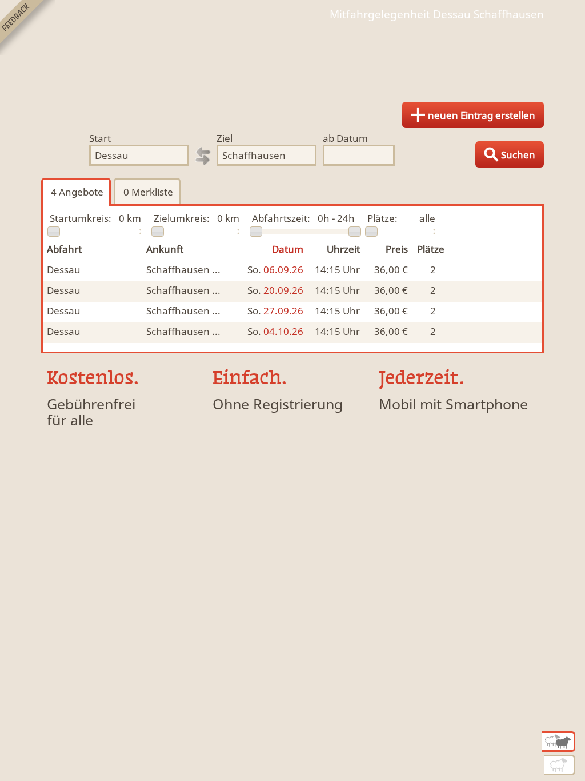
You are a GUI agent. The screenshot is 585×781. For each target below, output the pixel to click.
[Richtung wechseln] (203, 156)
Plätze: (382, 218)
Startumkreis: (80, 218)
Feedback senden (27, 27)
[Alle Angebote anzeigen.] (558, 741)
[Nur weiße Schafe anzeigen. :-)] (559, 765)
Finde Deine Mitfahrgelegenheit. (292, 57)
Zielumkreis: (182, 218)
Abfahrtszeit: (281, 218)
